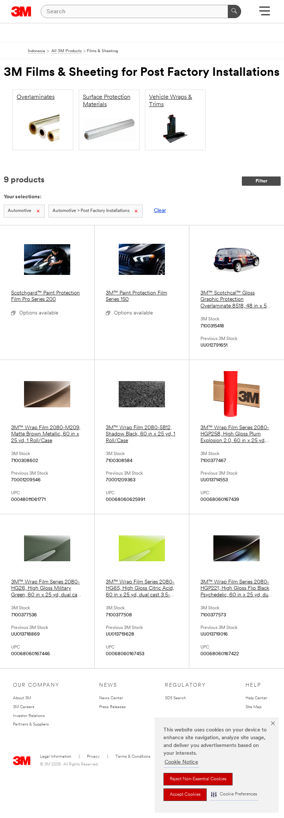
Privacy (93, 757)
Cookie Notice (181, 762)
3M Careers (23, 707)
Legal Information (55, 757)
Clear (160, 210)
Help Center (256, 698)
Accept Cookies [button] (185, 794)
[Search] (234, 11)
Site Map (253, 707)
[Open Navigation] (264, 13)
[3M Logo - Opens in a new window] (21, 11)
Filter (261, 181)
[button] (234, 794)
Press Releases (112, 707)
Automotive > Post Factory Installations (91, 211)
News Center (111, 698)
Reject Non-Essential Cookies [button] (198, 779)
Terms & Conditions (133, 757)
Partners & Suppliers (31, 725)
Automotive (19, 211)
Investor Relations (29, 716)
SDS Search (175, 698)
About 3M (22, 698)
